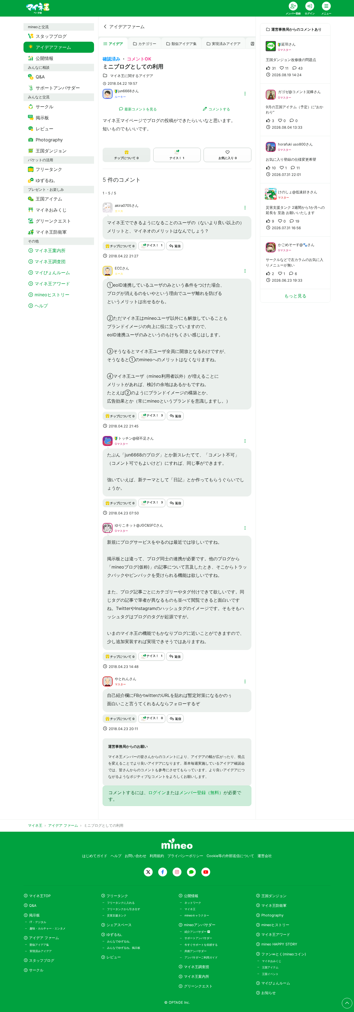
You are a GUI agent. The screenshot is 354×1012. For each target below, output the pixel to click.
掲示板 (34, 915)
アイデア (116, 44)
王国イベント (270, 974)
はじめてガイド (94, 856)
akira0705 (123, 206)
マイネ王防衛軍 (274, 905)
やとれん (122, 679)
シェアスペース (119, 925)
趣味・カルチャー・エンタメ (48, 928)
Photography (272, 915)
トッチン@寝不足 (132, 438)
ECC (118, 268)
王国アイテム (270, 967)
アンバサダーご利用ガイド (201, 957)
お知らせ (268, 993)
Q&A (33, 905)
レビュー (113, 957)
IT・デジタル (38, 922)
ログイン (157, 792)
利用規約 (157, 856)
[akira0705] (108, 210)
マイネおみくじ (271, 961)
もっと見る (295, 295)
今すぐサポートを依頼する (201, 944)
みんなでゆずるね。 (119, 941)
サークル (36, 970)
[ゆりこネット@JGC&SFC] (108, 527)
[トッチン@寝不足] (108, 440)
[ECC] (108, 270)
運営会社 (264, 856)
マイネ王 (190, 909)
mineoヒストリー (275, 925)
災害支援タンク (116, 915)
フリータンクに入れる (121, 902)
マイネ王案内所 (196, 976)
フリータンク (117, 896)
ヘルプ (116, 856)
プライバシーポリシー (185, 856)
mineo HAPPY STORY (279, 944)
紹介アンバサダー (195, 931)
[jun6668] (108, 93)
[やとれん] (108, 681)
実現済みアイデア (226, 44)
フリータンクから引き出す (123, 909)
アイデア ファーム (44, 938)
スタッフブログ (41, 960)
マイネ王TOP (40, 896)
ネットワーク (192, 902)
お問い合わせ (135, 856)
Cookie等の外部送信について (230, 856)
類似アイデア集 (184, 44)
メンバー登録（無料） (201, 792)
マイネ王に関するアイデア (131, 76)
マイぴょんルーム (275, 983)
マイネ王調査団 (196, 967)
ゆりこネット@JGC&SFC (135, 525)
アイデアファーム (127, 26)
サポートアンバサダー (198, 938)
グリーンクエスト (198, 986)
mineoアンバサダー (199, 925)
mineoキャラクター (196, 915)
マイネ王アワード (275, 934)
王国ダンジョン (274, 896)
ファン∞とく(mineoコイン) (283, 954)
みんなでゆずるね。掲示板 (123, 947)
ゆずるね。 (115, 934)
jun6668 (125, 91)
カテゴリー (147, 44)
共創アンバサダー (195, 951)
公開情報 (191, 896)
